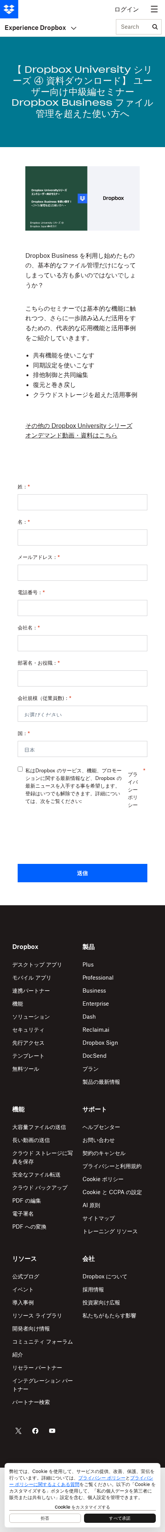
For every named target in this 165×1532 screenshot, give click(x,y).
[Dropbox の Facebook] (35, 1431)
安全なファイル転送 (36, 1174)
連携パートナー (31, 990)
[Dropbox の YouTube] (52, 1431)
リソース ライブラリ (37, 1315)
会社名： (29, 627)
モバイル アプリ (31, 977)
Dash (89, 1016)
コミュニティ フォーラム (42, 1341)
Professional (98, 977)
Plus (88, 964)
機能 (17, 1003)
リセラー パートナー (37, 1367)
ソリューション (31, 1016)
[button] (82, 303)
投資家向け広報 (101, 1302)
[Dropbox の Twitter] (18, 1431)
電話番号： (31, 592)
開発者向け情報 (31, 1328)
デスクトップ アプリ (37, 964)
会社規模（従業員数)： (44, 698)
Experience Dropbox (35, 27)
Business (94, 990)
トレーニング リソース (110, 1231)
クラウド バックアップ (40, 1187)
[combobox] (132, 27)
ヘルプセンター (101, 1127)
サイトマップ (98, 1218)
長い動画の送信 (31, 1140)
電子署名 (23, 1213)
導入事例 (23, 1302)
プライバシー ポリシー (133, 789)
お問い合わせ (98, 1140)
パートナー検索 (31, 1402)
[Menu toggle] (154, 9)
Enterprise (95, 1003)
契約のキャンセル (103, 1153)
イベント (23, 1289)
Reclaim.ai (95, 1029)
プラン (90, 1068)
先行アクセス (28, 1042)
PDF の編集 (26, 1200)
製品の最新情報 (101, 1081)
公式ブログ (25, 1276)
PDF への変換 (29, 1226)
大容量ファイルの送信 (39, 1127)
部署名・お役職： (39, 663)
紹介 (17, 1354)
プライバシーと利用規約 (112, 1166)
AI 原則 (91, 1205)
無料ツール (25, 1068)
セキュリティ (28, 1029)
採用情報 (93, 1289)
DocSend (94, 1055)
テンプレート (28, 1055)
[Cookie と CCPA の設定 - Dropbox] (82, 1495)
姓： (24, 486)
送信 (82, 873)
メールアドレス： (39, 557)
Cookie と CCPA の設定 (112, 1192)
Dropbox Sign (100, 1042)
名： (24, 522)
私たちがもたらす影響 (109, 1315)
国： (24, 733)
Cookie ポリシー (103, 1179)
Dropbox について (104, 1276)
